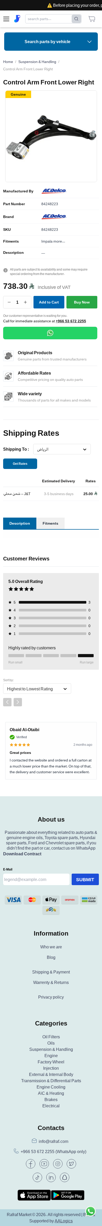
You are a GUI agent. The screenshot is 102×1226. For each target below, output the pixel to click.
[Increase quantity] (25, 302)
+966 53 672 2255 (71, 321)
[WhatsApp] (50, 333)
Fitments (11, 241)
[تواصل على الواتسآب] (90, 1214)
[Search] (76, 19)
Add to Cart (49, 302)
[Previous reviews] (7, 702)
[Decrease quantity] (9, 302)
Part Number (14, 204)
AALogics (64, 1220)
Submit (85, 879)
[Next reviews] (18, 702)
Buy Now (82, 302)
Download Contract (22, 853)
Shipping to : (16, 449)
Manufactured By (18, 191)
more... (59, 241)
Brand (8, 217)
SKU (7, 229)
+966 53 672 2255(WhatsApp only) (53, 1151)
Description (13, 252)
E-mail (7, 869)
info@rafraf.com (53, 1141)
